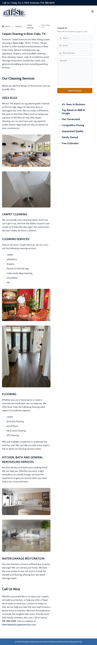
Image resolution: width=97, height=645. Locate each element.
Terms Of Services (50, 642)
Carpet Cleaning (30, 26)
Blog (72, 642)
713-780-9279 (47, 2)
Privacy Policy (64, 642)
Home (7, 26)
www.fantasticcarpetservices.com (19, 624)
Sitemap (78, 642)
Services (18, 26)
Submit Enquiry (75, 90)
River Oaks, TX (20, 43)
